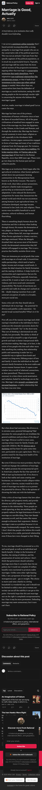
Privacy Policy (24, 764)
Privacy (18, 774)
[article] (21, 702)
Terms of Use (31, 635)
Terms (24, 774)
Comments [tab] (7, 663)
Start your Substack (15, 780)
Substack (10, 785)
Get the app (31, 780)
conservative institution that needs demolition (20, 72)
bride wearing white (10, 152)
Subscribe (29, 3)
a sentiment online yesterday (22, 44)
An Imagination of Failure (13, 697)
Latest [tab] (10, 691)
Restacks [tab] (16, 663)
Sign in (37, 3)
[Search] (38, 691)
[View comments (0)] (9, 26)
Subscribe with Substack (23, 754)
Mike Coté (10, 18)
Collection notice (34, 774)
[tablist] (11, 663)
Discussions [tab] (18, 691)
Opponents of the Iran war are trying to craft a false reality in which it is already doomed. (15, 701)
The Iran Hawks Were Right (14, 713)
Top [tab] (4, 691)
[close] (35, 718)
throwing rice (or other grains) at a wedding (19, 149)
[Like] (4, 26)
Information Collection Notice (22, 637)
